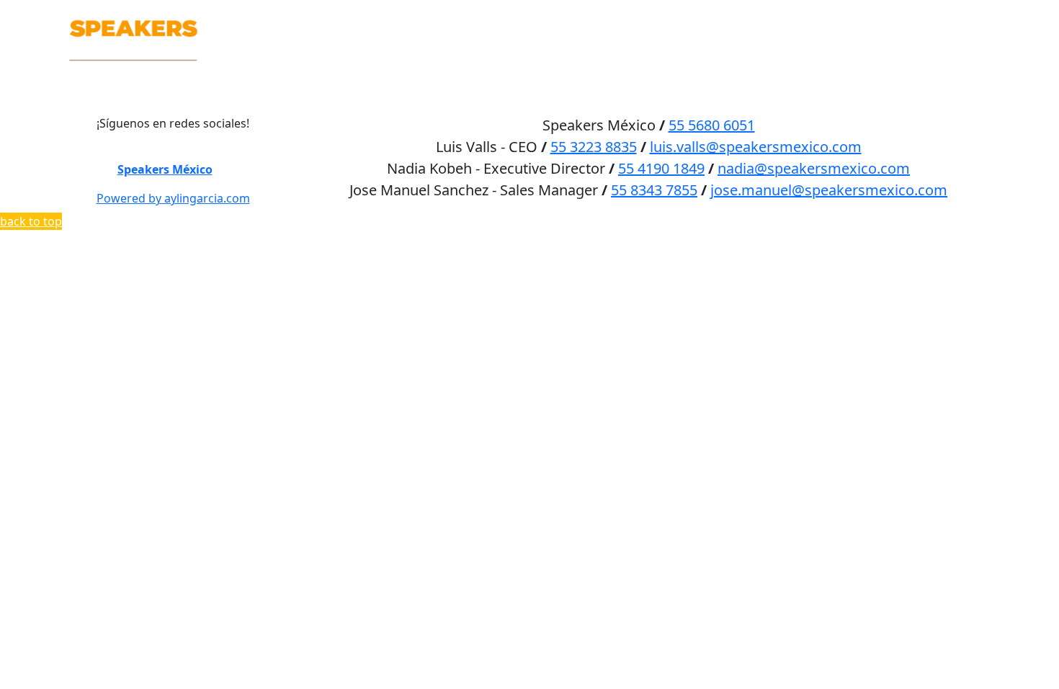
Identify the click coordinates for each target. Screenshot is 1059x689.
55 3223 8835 (593, 146)
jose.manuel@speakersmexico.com (828, 190)
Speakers (725, 15)
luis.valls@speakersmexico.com (756, 146)
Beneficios (804, 15)
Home (664, 15)
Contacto (956, 15)
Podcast (881, 15)
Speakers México (165, 169)
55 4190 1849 (661, 168)
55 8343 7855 (654, 190)
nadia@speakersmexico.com (814, 168)
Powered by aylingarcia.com (173, 198)
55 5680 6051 (712, 125)
